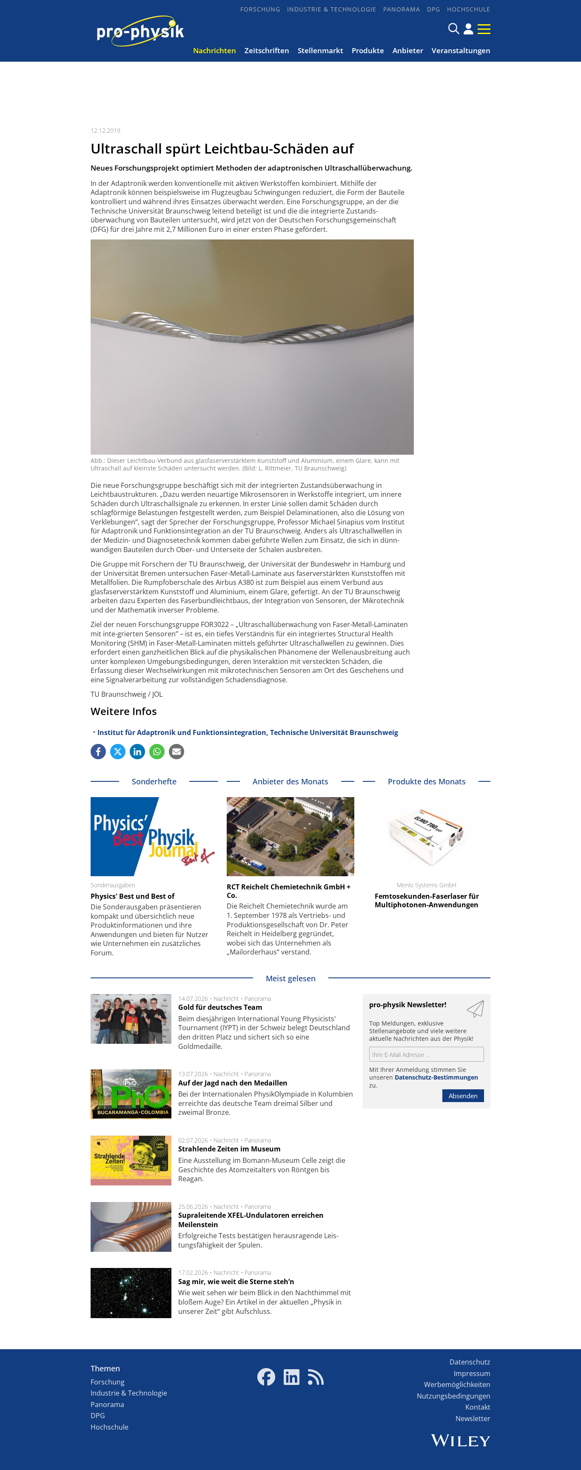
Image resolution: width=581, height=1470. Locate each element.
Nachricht (226, 998)
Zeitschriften (267, 50)
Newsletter (473, 1418)
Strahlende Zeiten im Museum (229, 1149)
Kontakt (477, 1407)
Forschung (260, 9)
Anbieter (408, 50)
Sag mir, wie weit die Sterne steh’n (236, 1281)
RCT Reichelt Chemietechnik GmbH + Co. (288, 891)
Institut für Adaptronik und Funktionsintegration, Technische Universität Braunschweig (247, 732)
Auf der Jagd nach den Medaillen (233, 1083)
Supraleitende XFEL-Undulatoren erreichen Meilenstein (251, 1220)
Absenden (463, 1095)
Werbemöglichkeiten (457, 1384)
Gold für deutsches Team (220, 1007)
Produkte (368, 50)
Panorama (401, 9)
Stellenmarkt (320, 50)
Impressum (472, 1373)
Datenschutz (470, 1362)
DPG (433, 9)
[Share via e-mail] (176, 751)
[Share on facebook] (98, 751)
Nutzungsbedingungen (453, 1396)
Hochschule (468, 9)
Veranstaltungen (461, 50)
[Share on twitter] (117, 751)
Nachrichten (214, 50)
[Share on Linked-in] (137, 751)
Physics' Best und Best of (132, 896)
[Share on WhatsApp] (157, 751)
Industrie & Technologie (331, 9)
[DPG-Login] (468, 29)
